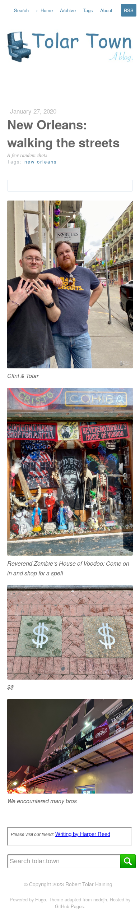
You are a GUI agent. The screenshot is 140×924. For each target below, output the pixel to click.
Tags (88, 10)
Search (21, 10)
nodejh (100, 899)
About (106, 10)
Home (44, 10)
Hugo (40, 899)
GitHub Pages (69, 906)
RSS (129, 10)
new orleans (40, 161)
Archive (68, 10)
